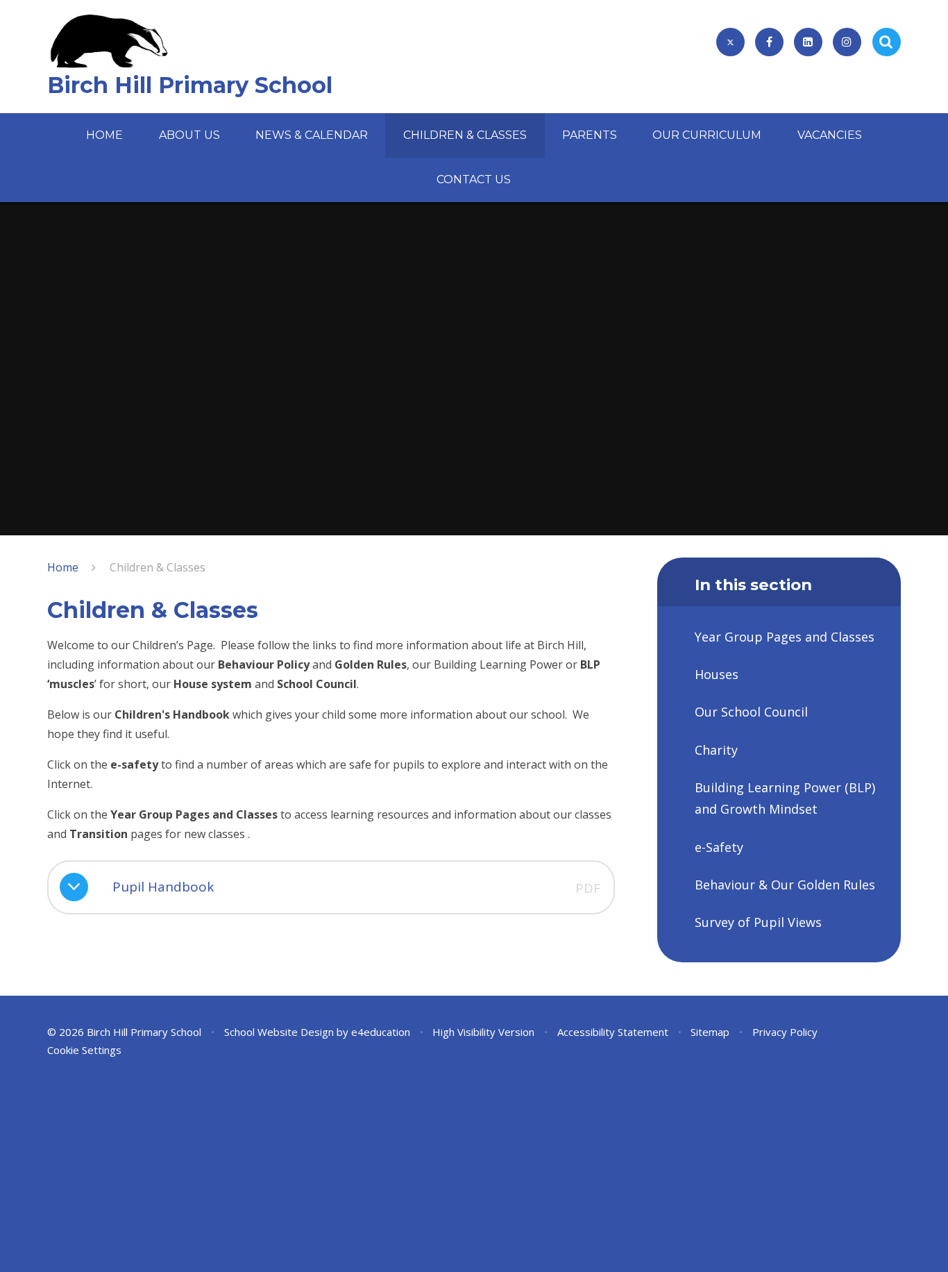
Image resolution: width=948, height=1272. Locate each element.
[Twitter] (730, 42)
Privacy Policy (785, 1032)
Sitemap (710, 1032)
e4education (380, 1032)
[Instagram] (847, 42)
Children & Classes (157, 567)
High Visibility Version (483, 1032)
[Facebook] (769, 42)
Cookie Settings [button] (84, 1050)
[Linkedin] (808, 42)
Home (62, 567)
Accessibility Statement (612, 1032)
